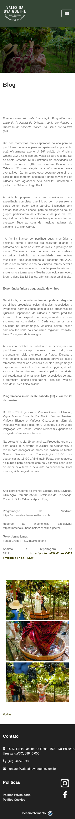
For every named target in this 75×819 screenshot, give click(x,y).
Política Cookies (14, 799)
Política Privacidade (17, 795)
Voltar (7, 714)
